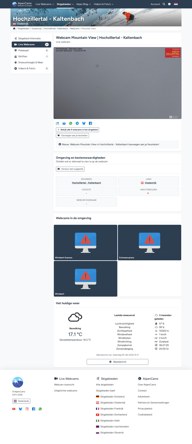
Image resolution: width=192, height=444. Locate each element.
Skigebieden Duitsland (112, 396)
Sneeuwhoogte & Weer (30, 62)
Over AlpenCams (147, 384)
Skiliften (32, 56)
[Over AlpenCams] (169, 4)
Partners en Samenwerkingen (153, 402)
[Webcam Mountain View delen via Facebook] (90, 123)
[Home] (14, 28)
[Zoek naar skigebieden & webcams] (164, 4)
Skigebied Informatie (29, 38)
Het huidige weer (68, 303)
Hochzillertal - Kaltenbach (56, 28)
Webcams (75, 28)
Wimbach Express (63, 257)
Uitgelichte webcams (65, 390)
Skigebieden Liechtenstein (114, 426)
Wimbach (59, 294)
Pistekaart (32, 50)
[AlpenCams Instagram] (27, 409)
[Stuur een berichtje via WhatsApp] (40, 409)
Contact (142, 390)
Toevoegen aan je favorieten (74, 135)
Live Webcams (32, 44)
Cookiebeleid (145, 414)
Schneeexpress (126, 257)
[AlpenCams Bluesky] (20, 409)
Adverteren (144, 396)
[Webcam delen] (57, 123)
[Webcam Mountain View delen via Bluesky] (83, 123)
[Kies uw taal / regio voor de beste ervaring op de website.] (176, 4)
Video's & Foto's (32, 68)
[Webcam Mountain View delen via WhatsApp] (70, 123)
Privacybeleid (145, 408)
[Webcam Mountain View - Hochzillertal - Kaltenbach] (118, 83)
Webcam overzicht (64, 384)
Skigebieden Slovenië (112, 432)
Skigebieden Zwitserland (113, 414)
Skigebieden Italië (110, 420)
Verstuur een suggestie (72, 169)
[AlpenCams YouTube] (13, 409)
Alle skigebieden (105, 384)
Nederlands (23, 401)
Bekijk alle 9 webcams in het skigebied (79, 129)
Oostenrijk (37, 28)
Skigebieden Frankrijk (111, 408)
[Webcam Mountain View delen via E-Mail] (64, 123)
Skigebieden (23, 28)
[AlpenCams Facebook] (33, 409)
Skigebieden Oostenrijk (112, 402)
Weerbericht (119, 361)
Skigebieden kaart (105, 390)
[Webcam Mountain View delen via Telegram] (77, 123)
